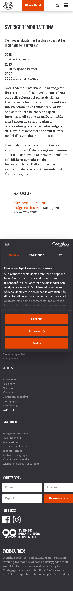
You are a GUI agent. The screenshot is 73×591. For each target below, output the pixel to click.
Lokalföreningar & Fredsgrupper (21, 463)
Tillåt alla (36, 318)
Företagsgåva (10, 401)
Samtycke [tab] (13, 254)
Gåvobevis (8, 392)
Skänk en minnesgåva (15, 396)
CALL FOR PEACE (12, 437)
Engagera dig (10, 422)
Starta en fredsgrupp (14, 455)
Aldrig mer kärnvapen (15, 433)
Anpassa (34, 331)
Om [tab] (59, 254)
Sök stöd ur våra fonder (15, 459)
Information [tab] (36, 254)
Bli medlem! (33, 5)
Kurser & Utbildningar (15, 446)
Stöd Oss (8, 368)
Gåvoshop (8, 388)
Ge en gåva (8, 383)
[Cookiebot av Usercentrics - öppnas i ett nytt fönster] (52, 244)
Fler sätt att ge (10, 405)
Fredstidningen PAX (13, 354)
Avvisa (36, 343)
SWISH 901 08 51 (12, 410)
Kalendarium (10, 442)
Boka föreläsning (12, 450)
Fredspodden (10, 358)
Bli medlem (9, 379)
